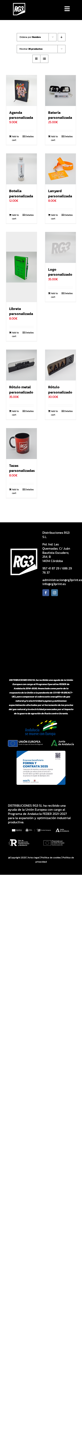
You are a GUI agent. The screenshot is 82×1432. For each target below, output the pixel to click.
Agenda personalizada (21, 115)
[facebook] (45, 592)
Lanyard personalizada (60, 193)
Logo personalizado (60, 272)
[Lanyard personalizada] (60, 168)
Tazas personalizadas (22, 468)
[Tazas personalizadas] (21, 443)
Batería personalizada (60, 115)
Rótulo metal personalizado (21, 389)
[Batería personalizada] (60, 90)
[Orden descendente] (61, 37)
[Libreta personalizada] (21, 267)
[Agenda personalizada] (21, 90)
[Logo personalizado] (60, 247)
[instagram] (54, 592)
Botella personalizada (21, 193)
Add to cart (15, 138)
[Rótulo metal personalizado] (21, 365)
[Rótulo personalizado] (60, 365)
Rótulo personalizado (60, 389)
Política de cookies (51, 857)
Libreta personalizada (21, 311)
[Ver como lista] (44, 59)
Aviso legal (33, 857)
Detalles (29, 136)
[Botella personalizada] (21, 168)
